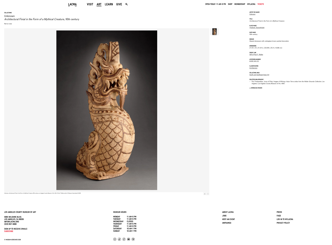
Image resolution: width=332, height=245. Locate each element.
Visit (90, 5)
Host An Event (228, 219)
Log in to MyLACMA (285, 219)
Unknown (252, 14)
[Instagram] (114, 239)
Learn (109, 5)
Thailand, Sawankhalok (256, 27)
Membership (239, 4)
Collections (8, 13)
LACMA (72, 5)
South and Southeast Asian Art (259, 75)
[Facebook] (124, 239)
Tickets (260, 4)
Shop (230, 4)
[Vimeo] (133, 239)
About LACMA (228, 212)
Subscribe (8, 231)
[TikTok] (119, 239)
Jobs (224, 216)
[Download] (204, 193)
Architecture (253, 68)
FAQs (279, 216)
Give (119, 5)
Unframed (226, 223)
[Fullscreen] (207, 193)
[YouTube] (128, 239)
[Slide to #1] (214, 31)
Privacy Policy (283, 223)
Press (279, 212)
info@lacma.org (11, 222)
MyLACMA (251, 4)
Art (99, 5)
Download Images (256, 88)
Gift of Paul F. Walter (256, 54)
